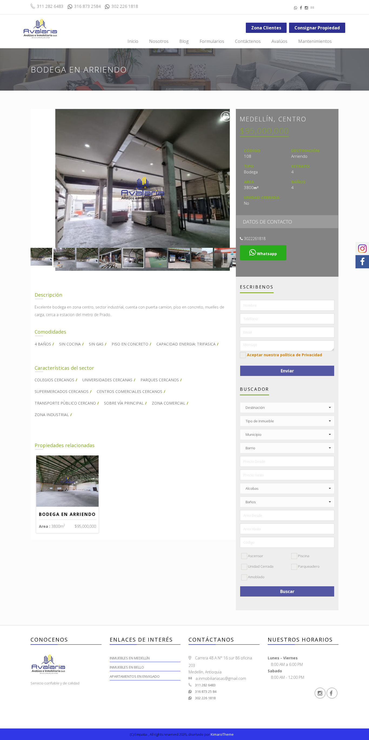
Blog (184, 41)
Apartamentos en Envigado (135, 676)
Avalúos (279, 41)
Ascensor (255, 555)
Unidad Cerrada (260, 566)
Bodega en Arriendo (67, 514)
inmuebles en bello (127, 667)
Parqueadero (308, 566)
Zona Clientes (266, 28)
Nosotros (159, 41)
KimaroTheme (222, 734)
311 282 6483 (205, 685)
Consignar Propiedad (317, 28)
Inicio (133, 41)
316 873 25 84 (205, 691)
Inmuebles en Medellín (130, 658)
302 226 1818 (205, 698)
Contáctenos (248, 41)
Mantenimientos (315, 41)
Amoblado (255, 576)
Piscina (303, 555)
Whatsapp (266, 253)
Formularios (212, 41)
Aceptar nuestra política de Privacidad (284, 354)
